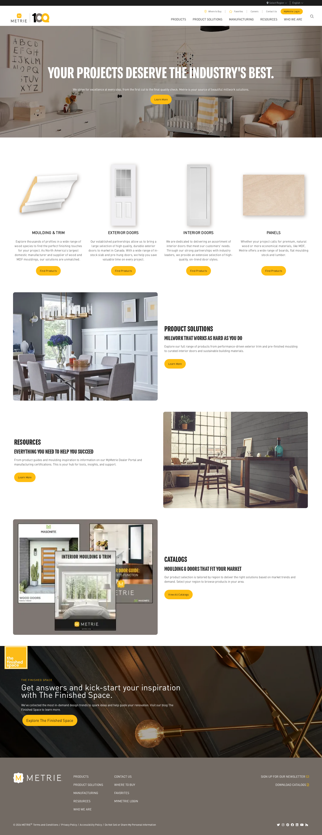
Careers (254, 11)
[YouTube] (302, 825)
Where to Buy (214, 11)
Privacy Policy (69, 824)
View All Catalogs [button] (178, 594)
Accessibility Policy (91, 824)
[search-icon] (311, 16)
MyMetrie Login (292, 11)
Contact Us (271, 11)
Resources (81, 801)
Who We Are (82, 809)
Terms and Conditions (45, 824)
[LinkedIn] (297, 825)
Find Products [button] (48, 270)
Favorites (238, 11)
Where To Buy (124, 785)
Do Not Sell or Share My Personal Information (130, 824)
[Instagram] (283, 825)
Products (81, 776)
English (296, 2)
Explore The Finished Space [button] (49, 720)
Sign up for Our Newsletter (283, 776)
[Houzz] (306, 825)
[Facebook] (292, 825)
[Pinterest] (287, 825)
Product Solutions (88, 785)
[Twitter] (278, 825)
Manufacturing (85, 793)
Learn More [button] (161, 99)
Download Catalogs (290, 785)
